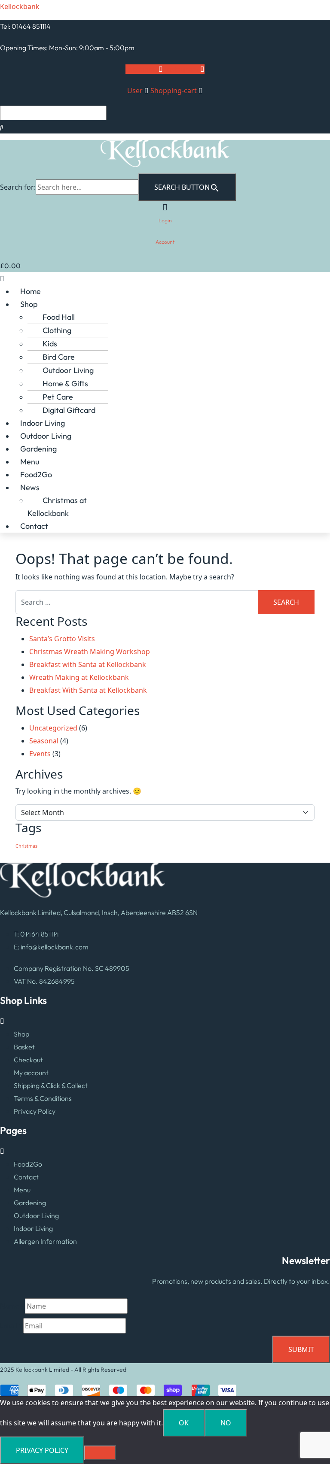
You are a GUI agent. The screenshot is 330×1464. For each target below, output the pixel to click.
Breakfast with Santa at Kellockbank (87, 664)
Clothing (57, 330)
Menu (29, 462)
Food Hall (59, 317)
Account (165, 242)
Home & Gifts (65, 383)
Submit (301, 1349)
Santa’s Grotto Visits (62, 638)
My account (31, 1072)
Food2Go (36, 474)
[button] (165, 278)
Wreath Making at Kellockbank (79, 677)
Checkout (28, 1059)
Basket (24, 1047)
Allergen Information (45, 1241)
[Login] (165, 207)
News (30, 487)
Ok (184, 1423)
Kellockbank (20, 6)
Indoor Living (42, 423)
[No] (100, 1453)
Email (11, 1326)
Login (165, 220)
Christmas (26, 846)
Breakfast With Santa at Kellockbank (88, 690)
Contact (34, 526)
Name (12, 1306)
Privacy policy (42, 1450)
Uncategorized (53, 728)
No (225, 1423)
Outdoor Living (68, 370)
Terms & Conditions (43, 1098)
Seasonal (43, 741)
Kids (50, 344)
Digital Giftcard (69, 410)
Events (40, 753)
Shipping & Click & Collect (51, 1085)
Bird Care (59, 357)
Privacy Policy (34, 1111)
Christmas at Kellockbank (57, 506)
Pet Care (58, 397)
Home (30, 291)
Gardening (38, 449)
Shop (28, 304)
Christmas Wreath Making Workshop (89, 651)
